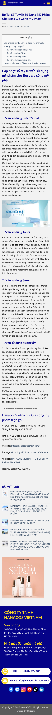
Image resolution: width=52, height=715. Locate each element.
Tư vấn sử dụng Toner (16, 53)
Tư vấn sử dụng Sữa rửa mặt (19, 50)
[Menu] (48, 3)
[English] (44, 3)
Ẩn (30, 38)
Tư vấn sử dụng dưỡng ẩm (19, 60)
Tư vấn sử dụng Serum (17, 56)
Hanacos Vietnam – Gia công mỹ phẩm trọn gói (25, 63)
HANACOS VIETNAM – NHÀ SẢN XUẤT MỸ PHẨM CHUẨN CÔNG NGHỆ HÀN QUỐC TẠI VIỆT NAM (30, 532)
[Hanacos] (18, 3)
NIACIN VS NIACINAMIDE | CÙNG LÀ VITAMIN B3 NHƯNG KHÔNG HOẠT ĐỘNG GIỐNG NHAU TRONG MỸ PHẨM (28, 510)
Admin (26, 26)
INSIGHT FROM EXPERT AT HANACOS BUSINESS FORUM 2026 (29, 522)
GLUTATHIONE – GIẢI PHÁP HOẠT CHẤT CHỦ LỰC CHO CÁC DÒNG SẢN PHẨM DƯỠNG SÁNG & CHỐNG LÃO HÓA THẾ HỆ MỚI (30, 545)
